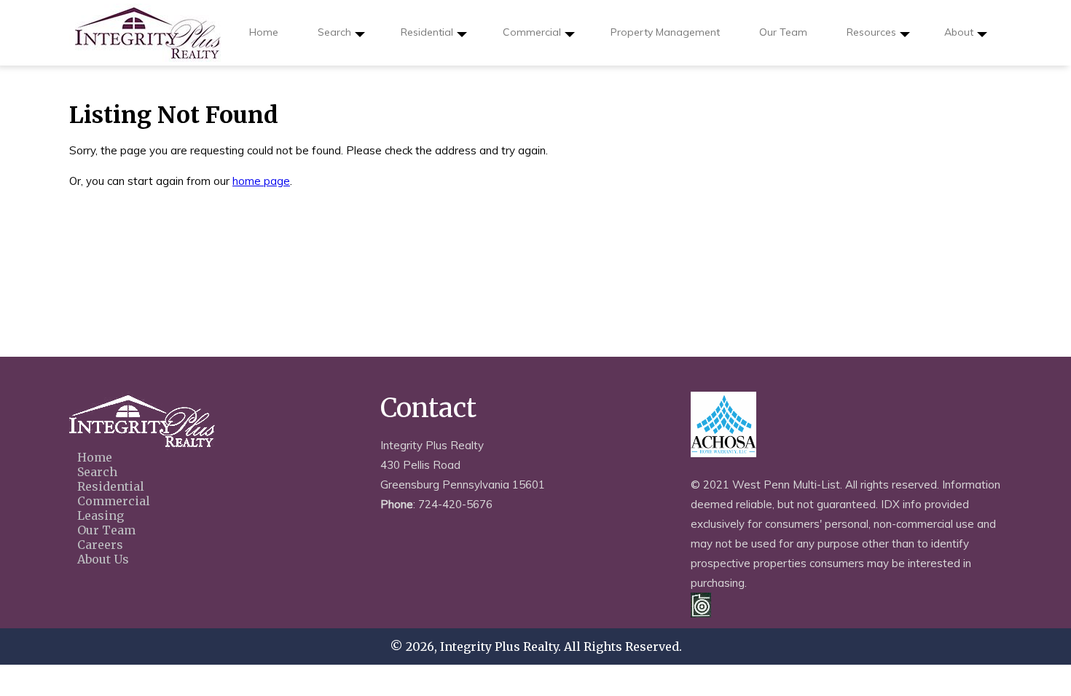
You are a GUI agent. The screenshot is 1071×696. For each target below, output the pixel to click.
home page (261, 181)
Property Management (665, 32)
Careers (100, 544)
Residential (427, 32)
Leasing (100, 515)
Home (263, 32)
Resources (871, 32)
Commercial (532, 32)
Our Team (783, 32)
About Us (103, 559)
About (958, 32)
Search (334, 32)
